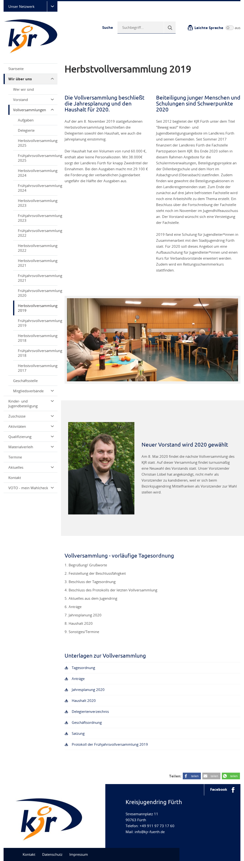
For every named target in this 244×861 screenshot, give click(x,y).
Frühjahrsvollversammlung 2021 (37, 278)
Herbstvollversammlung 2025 (37, 143)
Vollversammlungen (29, 109)
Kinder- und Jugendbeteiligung (23, 403)
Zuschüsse (16, 416)
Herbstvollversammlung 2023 (37, 203)
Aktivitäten (17, 426)
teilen (194, 776)
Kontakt (14, 477)
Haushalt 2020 (84, 700)
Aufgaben (26, 120)
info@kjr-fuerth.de (150, 831)
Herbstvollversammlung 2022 (37, 248)
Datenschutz (52, 854)
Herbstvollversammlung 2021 (37, 263)
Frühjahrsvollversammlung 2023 (37, 218)
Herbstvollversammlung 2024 (37, 173)
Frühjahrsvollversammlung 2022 (37, 233)
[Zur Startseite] (32, 35)
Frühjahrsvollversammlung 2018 (37, 353)
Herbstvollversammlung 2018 (37, 338)
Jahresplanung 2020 (88, 689)
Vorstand (20, 99)
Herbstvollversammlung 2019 (37, 308)
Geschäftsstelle (25, 380)
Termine (15, 457)
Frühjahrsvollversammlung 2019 (37, 323)
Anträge (78, 678)
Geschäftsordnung (87, 722)
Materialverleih (20, 446)
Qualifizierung (19, 436)
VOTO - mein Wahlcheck (28, 487)
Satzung (78, 733)
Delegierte (26, 130)
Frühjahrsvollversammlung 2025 (37, 158)
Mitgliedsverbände (28, 390)
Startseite (16, 68)
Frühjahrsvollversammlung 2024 (37, 188)
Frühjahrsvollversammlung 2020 (37, 293)
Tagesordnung (83, 667)
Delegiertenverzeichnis (90, 711)
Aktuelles (15, 467)
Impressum (78, 854)
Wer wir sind (23, 89)
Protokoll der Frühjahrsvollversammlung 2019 (110, 744)
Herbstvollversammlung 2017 (37, 368)
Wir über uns (20, 78)
